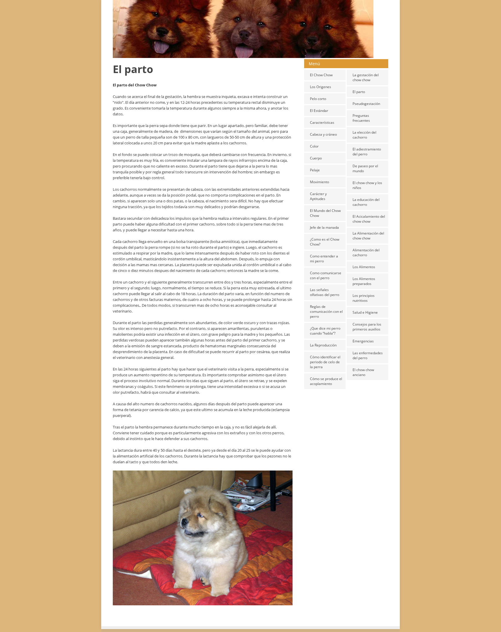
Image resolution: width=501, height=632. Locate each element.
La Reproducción (323, 345)
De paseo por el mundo (365, 168)
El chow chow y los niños (367, 185)
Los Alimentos (364, 266)
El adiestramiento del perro (367, 152)
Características (322, 122)
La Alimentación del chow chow (368, 236)
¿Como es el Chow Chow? (324, 242)
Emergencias (363, 341)
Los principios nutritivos (364, 298)
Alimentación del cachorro (366, 252)
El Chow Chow (321, 74)
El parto (359, 91)
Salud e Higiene (365, 312)
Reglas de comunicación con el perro (326, 311)
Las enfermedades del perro (368, 355)
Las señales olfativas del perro (324, 292)
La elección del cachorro (364, 135)
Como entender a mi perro (324, 259)
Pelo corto (318, 98)
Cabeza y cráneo (323, 134)
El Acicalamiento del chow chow (369, 219)
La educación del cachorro (366, 202)
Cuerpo (316, 158)
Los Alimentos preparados (364, 281)
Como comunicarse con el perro (325, 275)
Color (314, 146)
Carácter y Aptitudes (318, 196)
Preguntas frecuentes (361, 118)
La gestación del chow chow (366, 77)
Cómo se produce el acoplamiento (326, 381)
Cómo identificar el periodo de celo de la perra (325, 362)
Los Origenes (320, 86)
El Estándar (319, 110)
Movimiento (319, 181)
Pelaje (315, 170)
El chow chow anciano (363, 372)
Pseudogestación (366, 103)
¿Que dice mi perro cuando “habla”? (325, 331)
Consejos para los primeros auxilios (367, 327)
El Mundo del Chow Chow (325, 213)
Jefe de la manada (324, 227)
